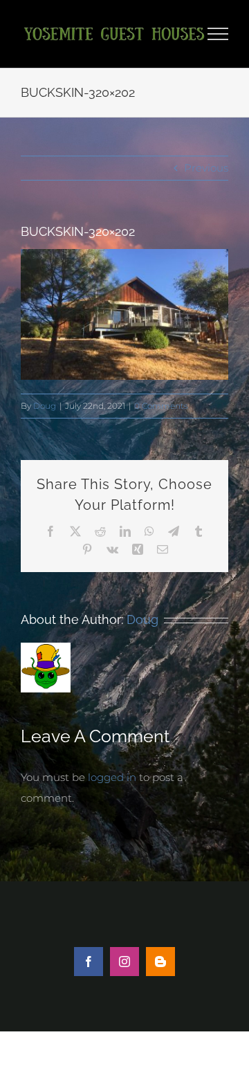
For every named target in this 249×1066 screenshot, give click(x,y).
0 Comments (161, 406)
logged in (112, 777)
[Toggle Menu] (218, 34)
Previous (206, 167)
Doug (44, 406)
